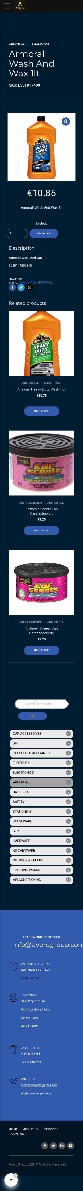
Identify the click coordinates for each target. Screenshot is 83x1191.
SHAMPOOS (41, 44)
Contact (18, 1133)
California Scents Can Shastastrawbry (41, 511)
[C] (41, 343)
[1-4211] (41, 582)
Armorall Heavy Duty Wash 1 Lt (41, 389)
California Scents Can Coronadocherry (41, 631)
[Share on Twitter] (21, 287)
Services (51, 1129)
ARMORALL (45, 282)
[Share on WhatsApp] (29, 287)
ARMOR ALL (17, 44)
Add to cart (44, 233)
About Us (31, 1129)
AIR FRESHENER (30, 502)
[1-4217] (41, 463)
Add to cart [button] (42, 411)
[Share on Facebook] (12, 287)
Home (13, 1129)
